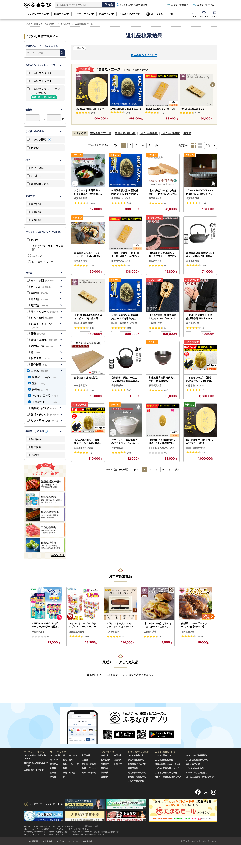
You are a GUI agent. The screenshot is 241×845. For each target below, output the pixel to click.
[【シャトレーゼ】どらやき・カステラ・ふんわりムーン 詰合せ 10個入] (157, 603)
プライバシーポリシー (68, 841)
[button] (212, 84)
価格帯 (29, 109)
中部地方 (105, 772)
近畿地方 (105, 777)
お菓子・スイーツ (41, 325)
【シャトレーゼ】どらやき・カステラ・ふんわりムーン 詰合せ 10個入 (157, 625)
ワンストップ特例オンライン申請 (43, 232)
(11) (162, 112)
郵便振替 (36, 447)
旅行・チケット (45, 414)
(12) (93, 112)
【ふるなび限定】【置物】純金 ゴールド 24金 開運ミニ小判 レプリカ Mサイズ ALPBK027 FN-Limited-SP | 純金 (88, 441)
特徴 (28, 160)
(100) (92, 203)
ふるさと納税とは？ (164, 755)
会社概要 (34, 841)
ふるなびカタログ (179, 4)
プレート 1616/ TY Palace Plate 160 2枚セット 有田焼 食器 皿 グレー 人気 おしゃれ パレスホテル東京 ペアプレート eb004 (200, 192)
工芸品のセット (45, 402)
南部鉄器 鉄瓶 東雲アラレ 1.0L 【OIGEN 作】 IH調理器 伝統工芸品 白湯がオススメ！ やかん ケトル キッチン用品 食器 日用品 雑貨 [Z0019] (200, 254)
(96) (87, 636)
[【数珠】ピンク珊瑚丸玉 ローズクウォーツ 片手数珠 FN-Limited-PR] (162, 233)
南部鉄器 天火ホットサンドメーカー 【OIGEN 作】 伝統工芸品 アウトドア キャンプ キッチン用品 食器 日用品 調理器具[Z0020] (87, 254)
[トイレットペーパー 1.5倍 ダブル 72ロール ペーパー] (83, 603)
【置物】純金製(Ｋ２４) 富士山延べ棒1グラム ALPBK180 (161, 109)
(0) (165, 452)
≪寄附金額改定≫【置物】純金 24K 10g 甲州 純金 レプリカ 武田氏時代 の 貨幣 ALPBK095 (126, 109)
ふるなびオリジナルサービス (40, 65)
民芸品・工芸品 (46, 377)
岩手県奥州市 (80, 260)
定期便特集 (133, 768)
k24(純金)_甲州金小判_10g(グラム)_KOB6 (90, 109)
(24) (197, 112)
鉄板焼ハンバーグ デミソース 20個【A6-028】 (194, 625)
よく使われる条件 (35, 131)
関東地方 (105, 768)
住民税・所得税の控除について (169, 777)
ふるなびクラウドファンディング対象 (45, 92)
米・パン (41, 286)
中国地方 (118, 755)
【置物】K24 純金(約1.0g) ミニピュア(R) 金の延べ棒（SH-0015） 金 (196, 109)
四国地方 (118, 759)
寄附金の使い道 (193, 764)
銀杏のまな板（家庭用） (86, 377)
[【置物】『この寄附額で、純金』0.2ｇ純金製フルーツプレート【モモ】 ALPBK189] (162, 420)
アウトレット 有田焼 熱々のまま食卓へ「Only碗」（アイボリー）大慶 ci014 (125, 441)
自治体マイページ (42, 262)
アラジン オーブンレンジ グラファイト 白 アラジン (120, 625)
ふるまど (37, 255)
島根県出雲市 (80, 385)
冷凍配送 (36, 219)
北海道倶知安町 (76, 631)
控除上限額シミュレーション (168, 764)
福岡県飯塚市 (187, 631)
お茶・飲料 (42, 317)
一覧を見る (58, 555)
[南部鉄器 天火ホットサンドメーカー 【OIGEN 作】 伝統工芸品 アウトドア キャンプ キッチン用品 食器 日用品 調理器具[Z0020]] (88, 233)
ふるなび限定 (39, 139)
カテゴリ (30, 272)
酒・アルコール (45, 311)
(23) (124, 636)
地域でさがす (61, 14)
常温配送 (36, 204)
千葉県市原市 (38, 631)
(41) (128, 112)
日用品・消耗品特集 (137, 777)
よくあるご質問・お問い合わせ (133, 5)
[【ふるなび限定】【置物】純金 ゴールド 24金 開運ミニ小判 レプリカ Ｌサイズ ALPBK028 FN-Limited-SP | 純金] (200, 358)
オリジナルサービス (162, 14)
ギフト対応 (37, 168)
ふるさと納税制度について (167, 768)
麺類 (38, 333)
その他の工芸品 (45, 395)
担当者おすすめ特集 (137, 764)
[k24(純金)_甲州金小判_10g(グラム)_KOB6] (92, 90)
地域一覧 (105, 755)
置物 (39, 383)
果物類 (40, 293)
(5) (203, 328)
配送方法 (30, 196)
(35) (92, 265)
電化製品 (40, 364)
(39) (129, 390)
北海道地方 (106, 759)
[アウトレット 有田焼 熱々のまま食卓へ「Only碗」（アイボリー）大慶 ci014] (125, 420)
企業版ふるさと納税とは (197, 772)
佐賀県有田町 (80, 198)
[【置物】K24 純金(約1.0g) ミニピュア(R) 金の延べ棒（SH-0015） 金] (196, 90)
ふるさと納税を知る (130, 14)
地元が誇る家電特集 (137, 772)
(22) (204, 203)
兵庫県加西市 (113, 631)
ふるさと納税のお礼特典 (197, 759)
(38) (92, 390)
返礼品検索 (65, 24)
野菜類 (40, 305)
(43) (204, 265)
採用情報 (88, 841)
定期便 (35, 147)
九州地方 (118, 764)
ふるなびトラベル (205, 4)
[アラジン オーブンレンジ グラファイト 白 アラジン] (120, 603)
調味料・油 (42, 346)
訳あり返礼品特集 (136, 759)
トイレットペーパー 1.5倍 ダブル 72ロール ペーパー (82, 625)
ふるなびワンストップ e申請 (47, 247)
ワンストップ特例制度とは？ (199, 755)
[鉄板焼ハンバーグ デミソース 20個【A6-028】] (195, 603)
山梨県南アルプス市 (121, 198)
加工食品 (41, 358)
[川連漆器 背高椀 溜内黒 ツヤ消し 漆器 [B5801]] (162, 358)
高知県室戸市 (155, 260)
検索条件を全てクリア (144, 55)
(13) (129, 452)
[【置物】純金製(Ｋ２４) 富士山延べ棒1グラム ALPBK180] (161, 90)
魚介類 (40, 299)
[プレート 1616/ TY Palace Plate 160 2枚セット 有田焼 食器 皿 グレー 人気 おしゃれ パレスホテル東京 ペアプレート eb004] (200, 170)
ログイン (192, 16)
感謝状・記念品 (44, 408)
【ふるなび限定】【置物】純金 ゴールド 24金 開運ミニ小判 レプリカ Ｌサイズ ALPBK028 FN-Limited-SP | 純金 (200, 379)
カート (214, 16)
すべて (35, 240)
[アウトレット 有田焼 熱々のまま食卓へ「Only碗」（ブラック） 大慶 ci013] (88, 170)
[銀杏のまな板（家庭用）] (88, 358)
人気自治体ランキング (34, 770)
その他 (35, 455)
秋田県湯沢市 (155, 385)
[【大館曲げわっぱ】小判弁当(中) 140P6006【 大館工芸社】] (162, 170)
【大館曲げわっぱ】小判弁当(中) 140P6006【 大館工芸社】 (162, 192)
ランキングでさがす (38, 14)
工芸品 (78, 24)
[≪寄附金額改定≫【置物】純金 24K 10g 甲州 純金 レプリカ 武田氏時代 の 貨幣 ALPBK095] (126, 90)
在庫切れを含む (40, 183)
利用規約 (48, 841)
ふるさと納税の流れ (164, 759)
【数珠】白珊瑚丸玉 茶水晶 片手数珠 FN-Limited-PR (200, 317)
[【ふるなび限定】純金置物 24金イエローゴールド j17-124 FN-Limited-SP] (162, 295)
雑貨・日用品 (44, 339)
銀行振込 (36, 439)
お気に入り (204, 16)
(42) (166, 203)
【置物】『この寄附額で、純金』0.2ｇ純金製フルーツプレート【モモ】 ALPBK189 (162, 441)
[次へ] (212, 616)
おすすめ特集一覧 (136, 755)
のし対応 (36, 175)
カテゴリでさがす (84, 14)
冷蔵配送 (36, 212)
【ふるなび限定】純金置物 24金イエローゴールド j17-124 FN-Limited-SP (162, 317)
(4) (165, 265)
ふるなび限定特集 (136, 781)
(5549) (200, 636)
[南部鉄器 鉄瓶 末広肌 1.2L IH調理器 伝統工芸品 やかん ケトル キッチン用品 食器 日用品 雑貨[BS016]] (125, 358)
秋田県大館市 (155, 198)
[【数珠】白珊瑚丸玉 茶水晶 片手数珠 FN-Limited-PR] (200, 295)
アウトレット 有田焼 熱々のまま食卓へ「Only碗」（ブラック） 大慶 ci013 (87, 192)
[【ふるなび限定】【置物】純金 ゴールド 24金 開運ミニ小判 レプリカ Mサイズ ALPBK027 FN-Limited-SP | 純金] (88, 420)
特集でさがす (106, 14)
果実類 (53, 768)
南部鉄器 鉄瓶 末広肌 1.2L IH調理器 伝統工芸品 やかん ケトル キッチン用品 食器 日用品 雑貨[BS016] (125, 379)
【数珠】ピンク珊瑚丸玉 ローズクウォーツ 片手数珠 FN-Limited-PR (162, 254)
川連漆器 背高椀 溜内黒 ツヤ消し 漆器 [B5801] (162, 379)
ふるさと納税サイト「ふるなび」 (41, 24)
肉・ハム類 (43, 280)
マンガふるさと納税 (195, 768)
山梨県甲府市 (86, 323)
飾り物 (40, 389)
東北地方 (105, 764)
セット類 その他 (45, 420)
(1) (203, 390)
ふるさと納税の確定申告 (166, 772)
